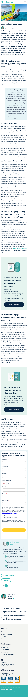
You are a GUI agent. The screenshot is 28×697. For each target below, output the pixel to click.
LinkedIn (9, 598)
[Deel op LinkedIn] (6, 585)
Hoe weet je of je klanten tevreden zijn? (14, 615)
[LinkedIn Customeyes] (1, 695)
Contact (5, 652)
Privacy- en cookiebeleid (20, 692)
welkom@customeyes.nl (8, 675)
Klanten (5, 639)
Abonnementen (7, 634)
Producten (6, 632)
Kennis (5, 636)
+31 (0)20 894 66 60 (7, 673)
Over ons (5, 647)
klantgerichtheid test (20, 248)
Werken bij (6, 649)
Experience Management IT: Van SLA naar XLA (14, 612)
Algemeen (6, 580)
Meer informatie (14, 304)
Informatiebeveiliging (9, 654)
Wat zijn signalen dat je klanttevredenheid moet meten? (12, 618)
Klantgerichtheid (8, 575)
